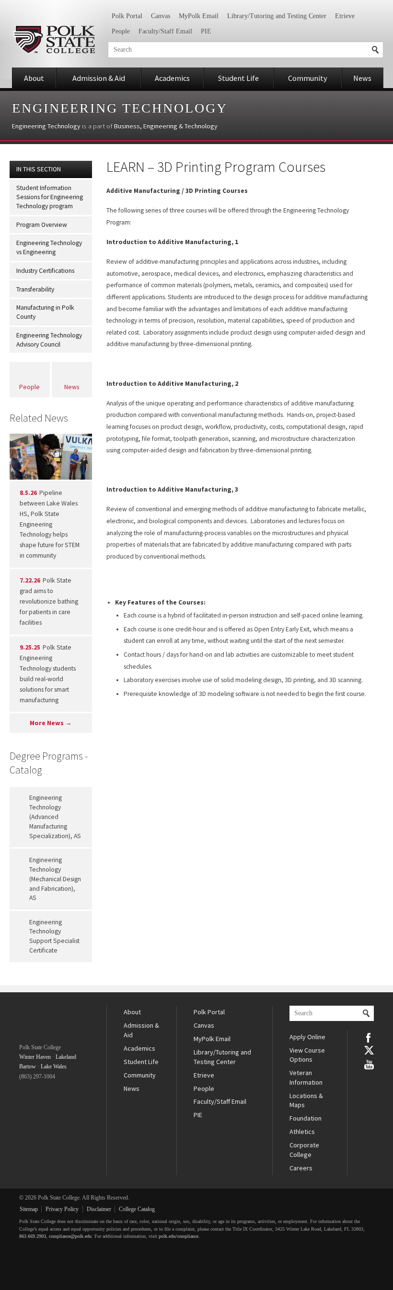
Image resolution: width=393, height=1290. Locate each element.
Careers (300, 1168)
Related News (39, 418)
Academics (172, 78)
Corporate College (304, 1150)
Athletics (302, 1131)
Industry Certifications (45, 271)
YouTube (369, 1063)
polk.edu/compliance (178, 1236)
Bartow (27, 1066)
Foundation (305, 1118)
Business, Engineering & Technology (166, 126)
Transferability (35, 289)
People (121, 31)
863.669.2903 (32, 1236)
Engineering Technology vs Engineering (49, 247)
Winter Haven (35, 1057)
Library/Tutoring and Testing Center (276, 16)
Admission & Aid (98, 78)
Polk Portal (127, 16)
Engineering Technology (120, 108)
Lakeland (66, 1057)
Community (307, 78)
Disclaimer (99, 1209)
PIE (206, 31)
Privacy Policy (62, 1209)
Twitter (369, 1050)
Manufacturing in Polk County (45, 312)
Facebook (369, 1036)
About (34, 78)
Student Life (238, 78)
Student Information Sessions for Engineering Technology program (49, 197)
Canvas (160, 16)
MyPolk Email (199, 16)
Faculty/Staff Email (165, 31)
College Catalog (137, 1209)
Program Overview (41, 225)
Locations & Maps (306, 1100)
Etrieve (345, 16)
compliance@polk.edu (70, 1236)
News (362, 78)
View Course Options (307, 1055)
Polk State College (54, 39)
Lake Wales (54, 1066)
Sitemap (29, 1209)
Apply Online (307, 1036)
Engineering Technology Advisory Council (49, 339)
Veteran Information (306, 1077)
